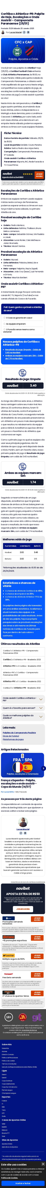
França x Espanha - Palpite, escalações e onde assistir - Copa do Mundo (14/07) (19, 783)
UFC (3, 1113)
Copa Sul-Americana (9, 1087)
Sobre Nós (5, 1048)
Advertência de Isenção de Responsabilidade (28, 882)
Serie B (4, 1078)
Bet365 (4, 1127)
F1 (2, 1104)
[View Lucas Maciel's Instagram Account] (24, 32)
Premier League (7, 1090)
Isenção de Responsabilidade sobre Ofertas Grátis (19, 1067)
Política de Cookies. (9, 1178)
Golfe (4, 1116)
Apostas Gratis (7, 1144)
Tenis (4, 1110)
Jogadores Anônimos (29, 1030)
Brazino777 (5, 1133)
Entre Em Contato (8, 1054)
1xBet (3, 1124)
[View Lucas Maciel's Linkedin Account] (28, 32)
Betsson (4, 1130)
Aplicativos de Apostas (10, 1147)
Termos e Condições (9, 1064)
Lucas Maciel (15, 32)
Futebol (4, 1101)
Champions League (9, 1093)
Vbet (3, 1136)
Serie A (4, 1074)
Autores (4, 1051)
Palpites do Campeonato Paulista (19, 732)
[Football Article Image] (22, 765)
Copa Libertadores (8, 1084)
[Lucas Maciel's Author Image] (23, 822)
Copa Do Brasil (7, 1081)
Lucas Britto (9, 792)
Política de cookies (8, 1061)
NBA (3, 1107)
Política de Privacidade (10, 1058)
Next (43, 768)
